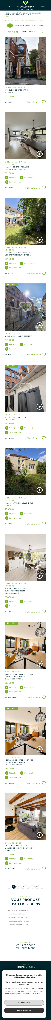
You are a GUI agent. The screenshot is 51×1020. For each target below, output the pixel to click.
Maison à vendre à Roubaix (17, 914)
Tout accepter (24, 1010)
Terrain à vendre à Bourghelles (18, 910)
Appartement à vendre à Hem (18, 925)
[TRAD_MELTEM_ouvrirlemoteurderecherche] (8, 5)
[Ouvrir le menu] (42, 5)
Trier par (12, 31)
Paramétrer (24, 1003)
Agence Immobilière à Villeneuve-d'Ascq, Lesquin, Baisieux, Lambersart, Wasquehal (23, 13)
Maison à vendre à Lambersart (18, 921)
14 (37, 887)
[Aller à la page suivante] (42, 887)
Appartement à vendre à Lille (17, 917)
